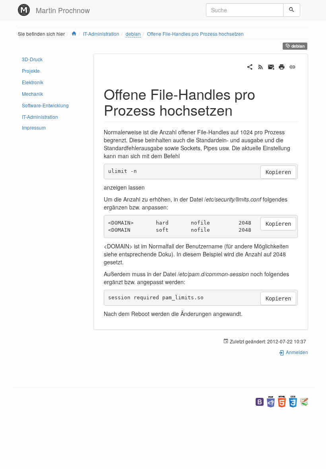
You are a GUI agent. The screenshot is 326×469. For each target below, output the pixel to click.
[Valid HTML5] (282, 400)
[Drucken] (281, 66)
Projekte (31, 70)
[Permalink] (292, 66)
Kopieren (278, 172)
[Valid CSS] (293, 400)
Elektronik (32, 82)
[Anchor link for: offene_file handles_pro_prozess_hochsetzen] (240, 109)
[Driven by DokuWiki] (304, 400)
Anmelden (296, 352)
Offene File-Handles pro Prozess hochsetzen (195, 33)
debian (133, 33)
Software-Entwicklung (45, 105)
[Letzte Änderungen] (260, 66)
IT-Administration (101, 33)
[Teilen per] (249, 66)
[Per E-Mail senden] (271, 66)
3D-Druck (32, 59)
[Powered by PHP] (271, 400)
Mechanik (32, 93)
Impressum (34, 127)
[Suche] (291, 10)
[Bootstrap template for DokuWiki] (260, 400)
